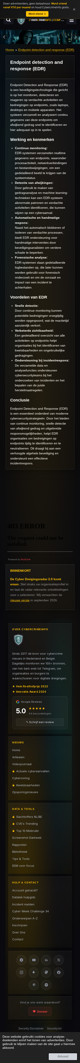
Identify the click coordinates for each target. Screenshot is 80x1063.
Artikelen (18, 757)
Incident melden (23, 904)
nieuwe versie (20, 600)
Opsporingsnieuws (25, 792)
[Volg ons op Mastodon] (46, 972)
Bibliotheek (19, 851)
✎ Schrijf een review (40, 722)
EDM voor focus (23, 865)
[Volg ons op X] (59, 960)
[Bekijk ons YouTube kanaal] (34, 960)
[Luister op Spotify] (46, 985)
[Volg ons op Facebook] (59, 972)
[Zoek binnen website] (8, 19)
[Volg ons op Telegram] (21, 960)
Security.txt (54, 1028)
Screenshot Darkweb (27, 837)
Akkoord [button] (63, 1056)
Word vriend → (37, 13)
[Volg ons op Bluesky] (34, 972)
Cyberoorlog (21, 778)
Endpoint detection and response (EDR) (46, 50)
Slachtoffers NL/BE (29, 816)
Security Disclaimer (31, 1028)
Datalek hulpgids (23, 897)
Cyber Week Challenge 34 (30, 911)
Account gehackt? (25, 890)
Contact (17, 939)
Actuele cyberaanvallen (32, 771)
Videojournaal (22, 764)
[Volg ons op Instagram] (21, 972)
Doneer (42, 1011)
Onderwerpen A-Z (25, 918)
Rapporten (19, 844)
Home (10, 50)
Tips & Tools (21, 858)
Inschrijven (19, 925)
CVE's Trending (27, 823)
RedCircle (26, 559)
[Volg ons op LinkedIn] (46, 960)
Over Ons (18, 932)
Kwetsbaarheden (28, 785)
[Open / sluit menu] (71, 19)
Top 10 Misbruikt (27, 830)
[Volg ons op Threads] (34, 985)
